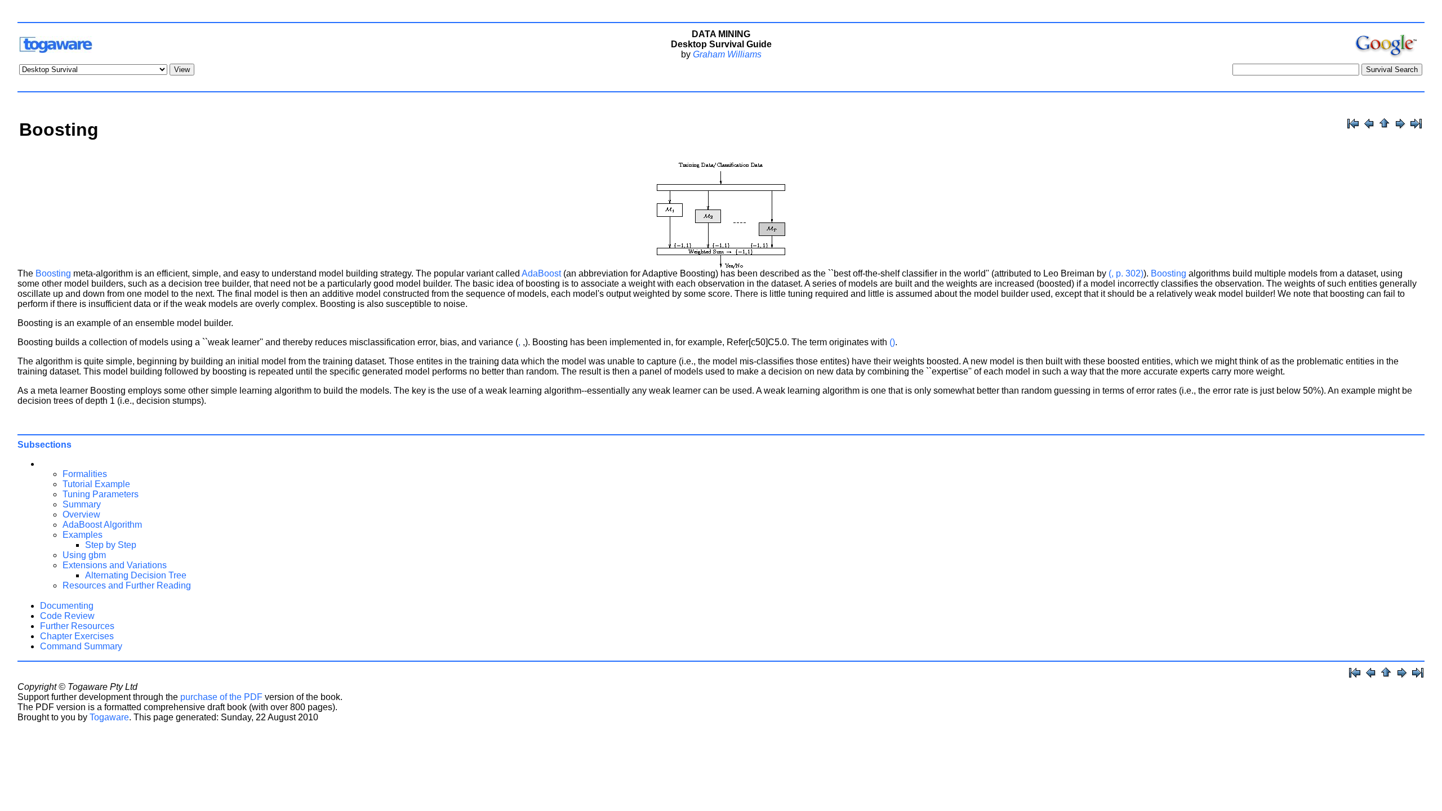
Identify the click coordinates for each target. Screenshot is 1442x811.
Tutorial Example (96, 484)
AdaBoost (541, 273)
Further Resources (77, 626)
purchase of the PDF (221, 697)
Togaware (109, 717)
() (892, 342)
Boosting (53, 273)
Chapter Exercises (77, 636)
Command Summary (81, 646)
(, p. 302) (1126, 273)
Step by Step (110, 545)
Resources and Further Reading (127, 585)
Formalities (85, 474)
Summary (82, 504)
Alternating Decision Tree (135, 575)
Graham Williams (727, 54)
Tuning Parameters (101, 494)
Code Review (67, 616)
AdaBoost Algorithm (102, 524)
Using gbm (84, 555)
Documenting (67, 606)
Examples (83, 535)
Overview (81, 514)
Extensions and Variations (115, 565)
